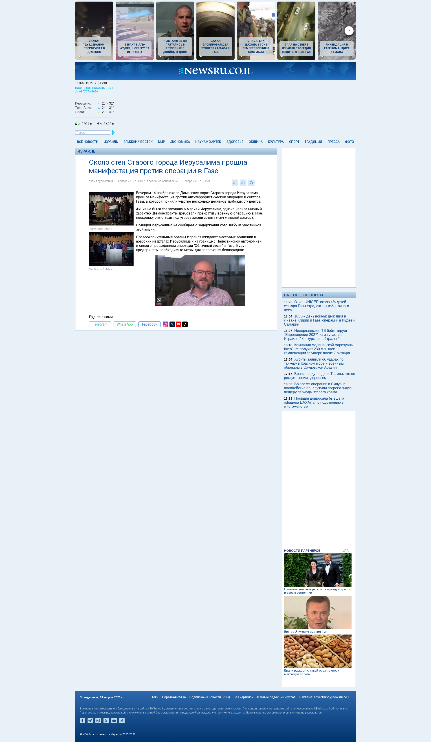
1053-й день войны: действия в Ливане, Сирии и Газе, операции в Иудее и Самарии (319, 320)
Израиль (111, 142)
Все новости (87, 142)
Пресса (334, 142)
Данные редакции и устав (276, 697)
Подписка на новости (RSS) (209, 697)
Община (256, 142)
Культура (276, 142)
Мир (161, 142)
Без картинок (243, 697)
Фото (349, 142)
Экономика (180, 142)
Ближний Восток (138, 142)
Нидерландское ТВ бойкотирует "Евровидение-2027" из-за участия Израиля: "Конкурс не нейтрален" (315, 335)
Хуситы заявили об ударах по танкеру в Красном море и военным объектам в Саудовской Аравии (314, 363)
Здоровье (234, 142)
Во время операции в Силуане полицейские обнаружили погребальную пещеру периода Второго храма (318, 388)
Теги (155, 697)
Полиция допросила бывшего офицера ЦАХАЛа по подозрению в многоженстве (314, 402)
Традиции (313, 142)
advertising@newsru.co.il (331, 697)
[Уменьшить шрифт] (235, 182)
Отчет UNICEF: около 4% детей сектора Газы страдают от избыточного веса (316, 306)
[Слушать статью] (256, 182)
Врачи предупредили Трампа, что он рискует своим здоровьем (319, 376)
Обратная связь (174, 697)
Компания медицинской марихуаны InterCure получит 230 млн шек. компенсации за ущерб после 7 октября (319, 349)
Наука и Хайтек (208, 142)
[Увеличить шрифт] (243, 182)
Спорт (294, 142)
